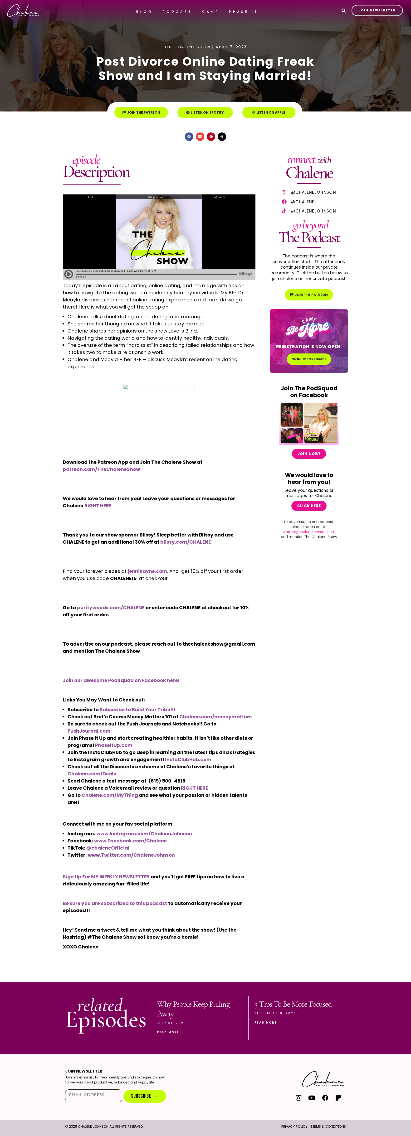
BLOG (144, 11)
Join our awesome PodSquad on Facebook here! (121, 680)
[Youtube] (312, 1097)
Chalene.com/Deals (92, 773)
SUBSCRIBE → (144, 1096)
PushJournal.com (89, 731)
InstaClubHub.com (188, 759)
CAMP (211, 11)
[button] (189, 136)
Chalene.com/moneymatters (215, 716)
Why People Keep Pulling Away (193, 1009)
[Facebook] (325, 1097)
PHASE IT (244, 11)
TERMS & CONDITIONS (328, 1126)
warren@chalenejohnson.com (309, 531)
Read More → (170, 1032)
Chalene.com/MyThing (110, 795)
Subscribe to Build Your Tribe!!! (137, 709)
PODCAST (178, 11)
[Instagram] (298, 1097)
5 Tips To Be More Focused (293, 1004)
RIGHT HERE (194, 788)
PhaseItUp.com (113, 745)
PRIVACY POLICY (294, 1126)
